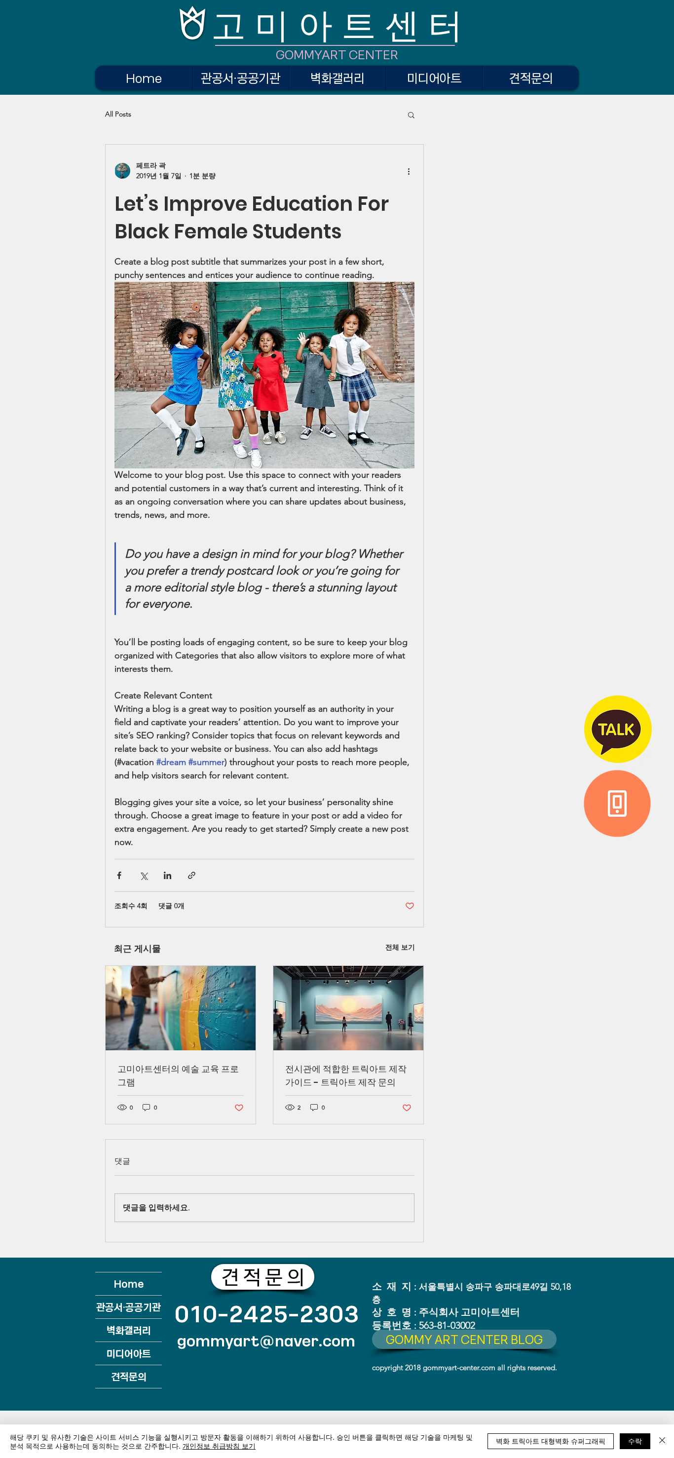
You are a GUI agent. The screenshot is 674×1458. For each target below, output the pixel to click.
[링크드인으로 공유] (167, 875)
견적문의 (129, 1376)
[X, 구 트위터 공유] (143, 875)
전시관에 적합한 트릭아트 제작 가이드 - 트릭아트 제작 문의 (346, 1075)
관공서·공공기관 (128, 1307)
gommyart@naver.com (266, 1340)
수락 (635, 1441)
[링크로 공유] (191, 875)
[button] (411, 114)
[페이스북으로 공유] (119, 875)
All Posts (118, 114)
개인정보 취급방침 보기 (219, 1446)
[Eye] (618, 729)
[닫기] (662, 1441)
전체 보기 (400, 947)
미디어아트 (129, 1353)
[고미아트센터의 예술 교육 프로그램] (181, 1008)
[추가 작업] (408, 171)
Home (128, 1283)
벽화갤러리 (129, 1330)
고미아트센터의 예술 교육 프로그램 (178, 1075)
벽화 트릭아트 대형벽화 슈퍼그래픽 (550, 1441)
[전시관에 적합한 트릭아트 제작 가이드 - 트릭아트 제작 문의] (348, 1008)
